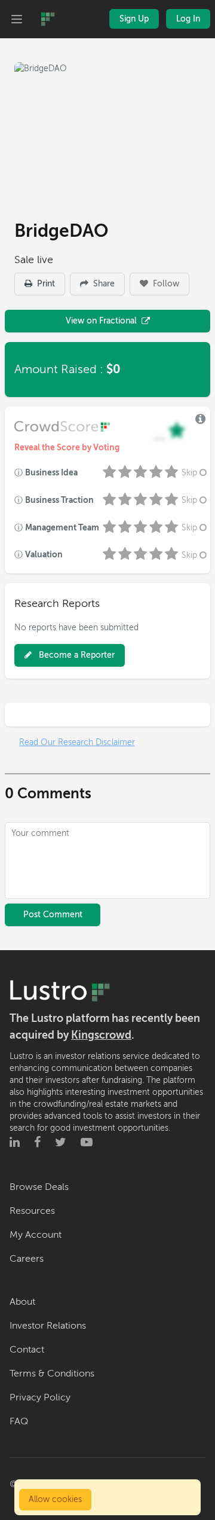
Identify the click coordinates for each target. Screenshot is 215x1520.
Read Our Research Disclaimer (77, 742)
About (22, 1301)
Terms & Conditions (52, 1373)
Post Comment (52, 914)
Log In (188, 18)
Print (45, 283)
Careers (27, 1258)
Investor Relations (48, 1325)
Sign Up (134, 18)
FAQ (19, 1421)
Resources (32, 1210)
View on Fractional (101, 320)
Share (103, 283)
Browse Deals (39, 1187)
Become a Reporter (75, 655)
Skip (189, 472)
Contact (27, 1349)
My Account (36, 1234)
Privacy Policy (40, 1397)
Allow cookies (55, 1499)
